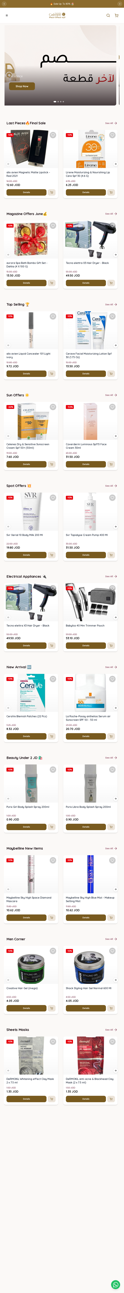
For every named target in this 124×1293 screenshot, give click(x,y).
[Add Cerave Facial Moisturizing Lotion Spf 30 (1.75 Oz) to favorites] (112, 316)
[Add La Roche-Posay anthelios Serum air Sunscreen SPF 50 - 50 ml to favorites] (112, 679)
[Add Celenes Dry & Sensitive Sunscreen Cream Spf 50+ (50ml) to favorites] (53, 407)
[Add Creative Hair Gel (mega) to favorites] (53, 951)
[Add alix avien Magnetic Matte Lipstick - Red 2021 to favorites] (53, 135)
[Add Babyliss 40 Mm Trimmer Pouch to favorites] (112, 588)
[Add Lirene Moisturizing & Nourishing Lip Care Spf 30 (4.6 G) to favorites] (112, 135)
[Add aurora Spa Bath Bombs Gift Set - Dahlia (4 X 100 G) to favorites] (53, 225)
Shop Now (25, 86)
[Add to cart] (52, 192)
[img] (31, 149)
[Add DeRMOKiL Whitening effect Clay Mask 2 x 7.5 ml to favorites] (53, 1041)
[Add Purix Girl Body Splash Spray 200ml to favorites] (53, 769)
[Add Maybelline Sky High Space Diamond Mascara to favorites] (53, 860)
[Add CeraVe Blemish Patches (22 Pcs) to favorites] (53, 679)
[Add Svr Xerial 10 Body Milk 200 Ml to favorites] (53, 497)
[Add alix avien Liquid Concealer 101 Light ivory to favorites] (53, 316)
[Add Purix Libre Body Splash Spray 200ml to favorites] (112, 769)
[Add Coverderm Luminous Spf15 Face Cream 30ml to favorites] (112, 407)
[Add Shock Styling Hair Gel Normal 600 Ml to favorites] (112, 951)
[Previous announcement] (4, 4)
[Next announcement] (120, 4)
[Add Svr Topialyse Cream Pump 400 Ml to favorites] (112, 497)
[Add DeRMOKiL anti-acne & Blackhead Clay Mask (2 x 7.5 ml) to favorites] (112, 1041)
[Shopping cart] (115, 1284)
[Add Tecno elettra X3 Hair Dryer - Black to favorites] (112, 225)
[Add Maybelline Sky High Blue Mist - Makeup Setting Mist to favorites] (112, 860)
